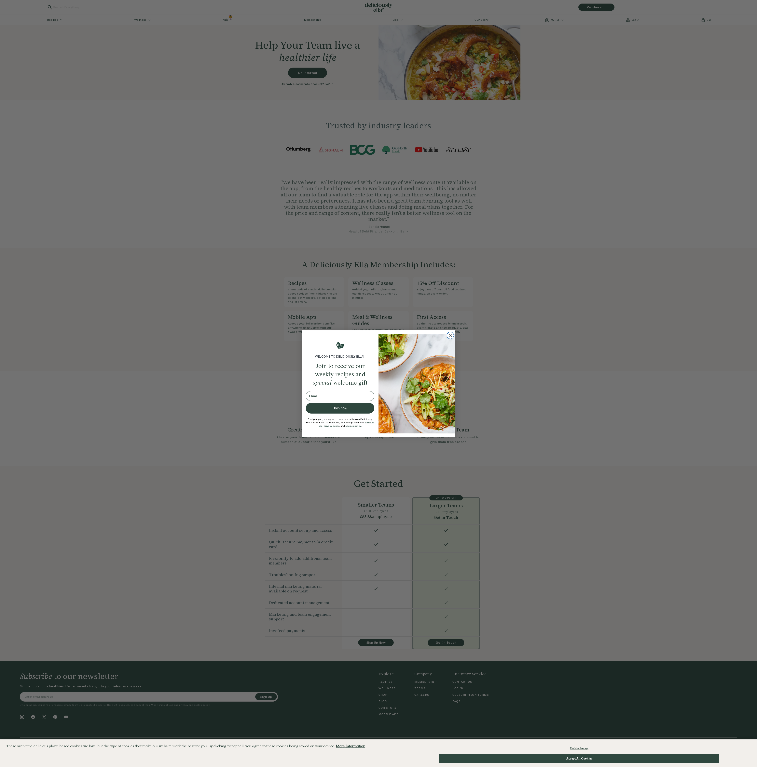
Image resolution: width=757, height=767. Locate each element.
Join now (340, 408)
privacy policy (331, 426)
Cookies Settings (579, 748)
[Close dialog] (450, 335)
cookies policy (353, 426)
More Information (350, 746)
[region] (378, 753)
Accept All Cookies (579, 758)
